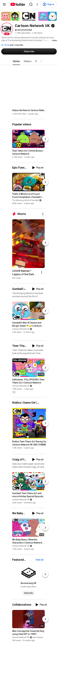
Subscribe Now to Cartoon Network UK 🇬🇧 (29, 110)
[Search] (31, 4)
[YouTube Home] (17, 4)
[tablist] (29, 61)
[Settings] (37, 4)
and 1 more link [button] (16, 45)
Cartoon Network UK (20, 329)
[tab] (16, 61)
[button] (6, 28)
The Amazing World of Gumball (25, 200)
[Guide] (4, 4)
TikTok (6, 45)
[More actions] (43, 214)
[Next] (45, 139)
